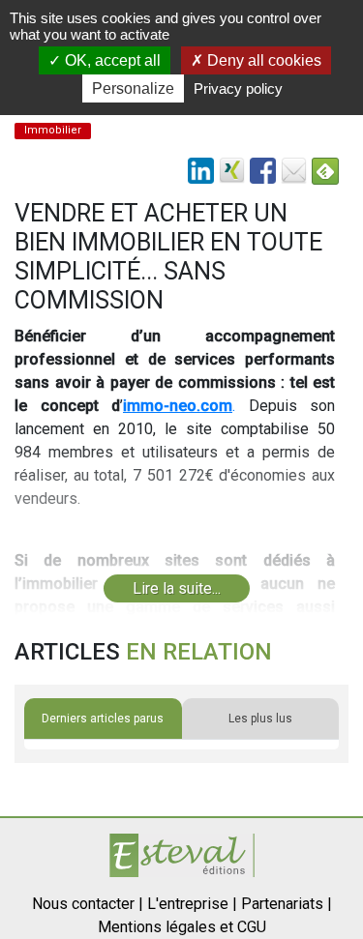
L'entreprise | (192, 904)
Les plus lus (260, 718)
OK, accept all (111, 60)
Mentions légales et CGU (182, 927)
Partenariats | (286, 904)
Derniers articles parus (103, 718)
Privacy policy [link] (238, 88)
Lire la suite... (177, 588)
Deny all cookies (262, 60)
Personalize (133, 88)
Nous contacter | (87, 904)
